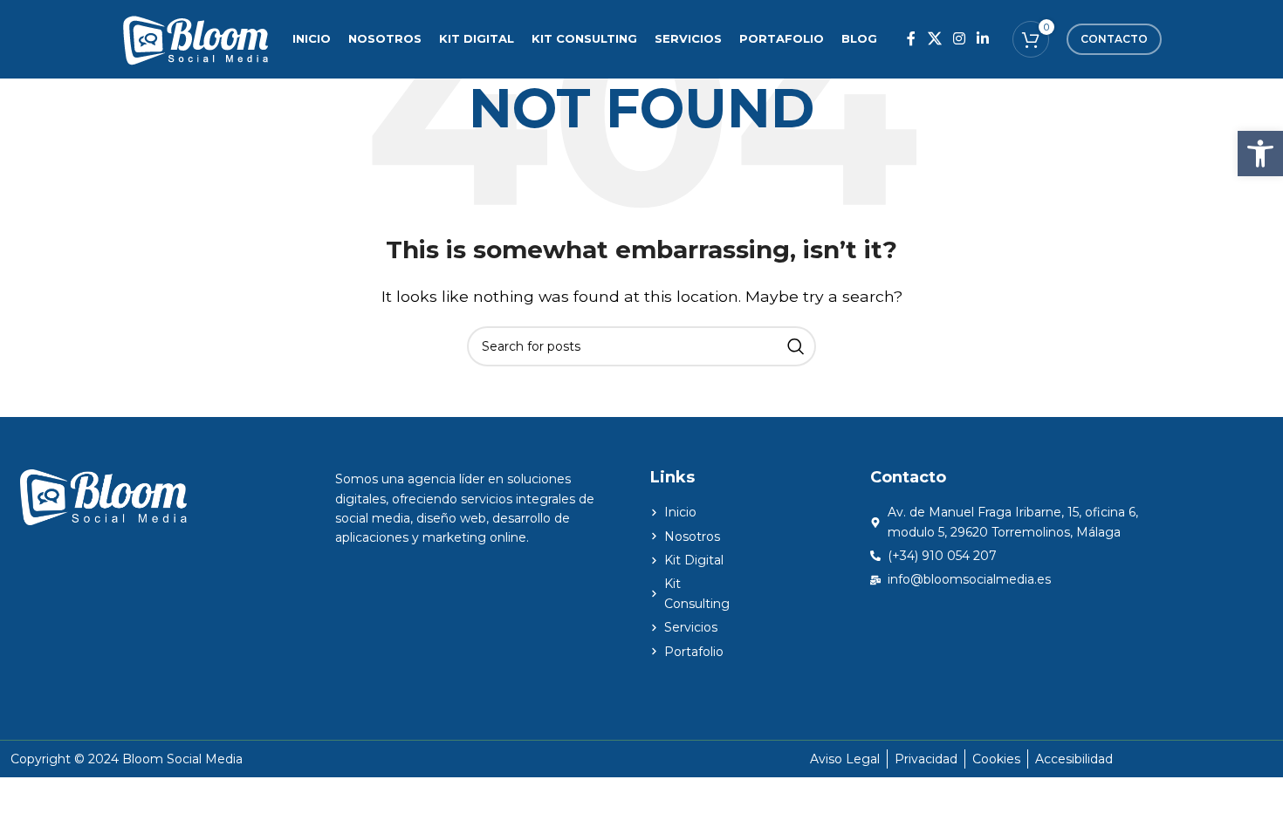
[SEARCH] (796, 346)
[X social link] (934, 38)
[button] (1260, 153)
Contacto (1114, 38)
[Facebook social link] (912, 38)
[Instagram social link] (959, 38)
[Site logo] (195, 38)
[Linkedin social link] (983, 38)
